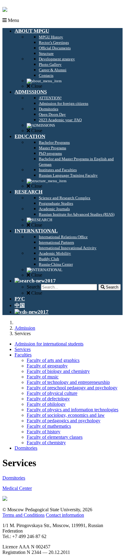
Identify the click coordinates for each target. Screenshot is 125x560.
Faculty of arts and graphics (53, 360)
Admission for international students (49, 343)
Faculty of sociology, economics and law (66, 415)
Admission (25, 328)
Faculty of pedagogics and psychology (63, 420)
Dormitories (26, 448)
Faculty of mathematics (49, 426)
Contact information (65, 515)
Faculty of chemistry (46, 442)
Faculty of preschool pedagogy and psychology (72, 387)
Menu (13, 20)
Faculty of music (43, 376)
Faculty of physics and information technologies (72, 409)
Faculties (23, 354)
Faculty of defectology (48, 398)
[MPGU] (4, 14)
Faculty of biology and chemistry (58, 371)
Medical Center (17, 488)
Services (23, 349)
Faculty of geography (47, 365)
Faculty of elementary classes (55, 437)
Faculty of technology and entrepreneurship (68, 382)
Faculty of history (43, 431)
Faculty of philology (46, 404)
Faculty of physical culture (52, 393)
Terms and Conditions (23, 515)
